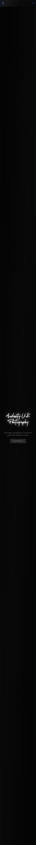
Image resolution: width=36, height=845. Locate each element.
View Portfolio (18, 441)
